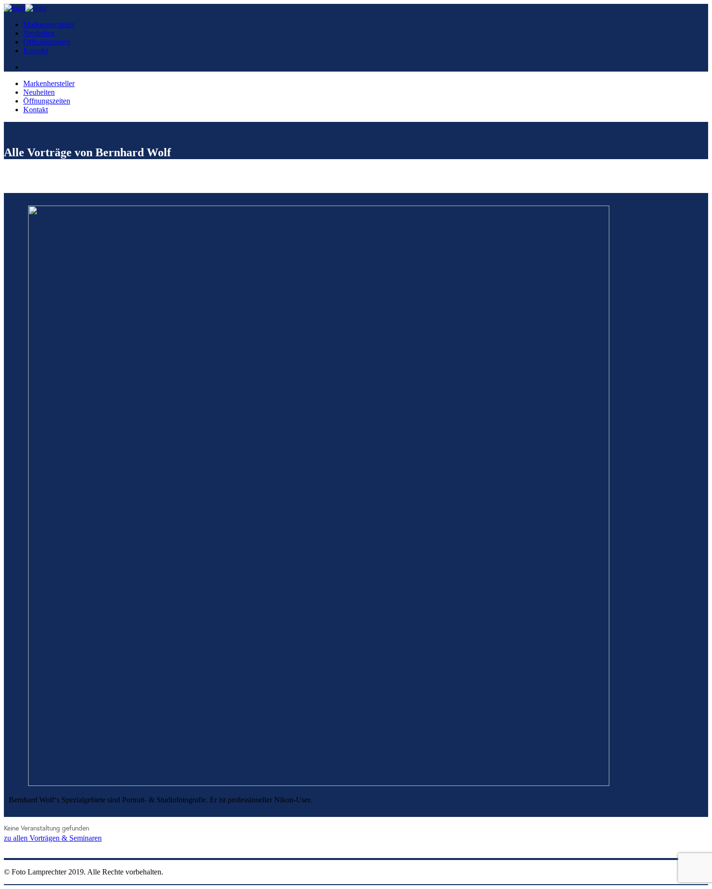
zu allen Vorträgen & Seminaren (53, 838)
